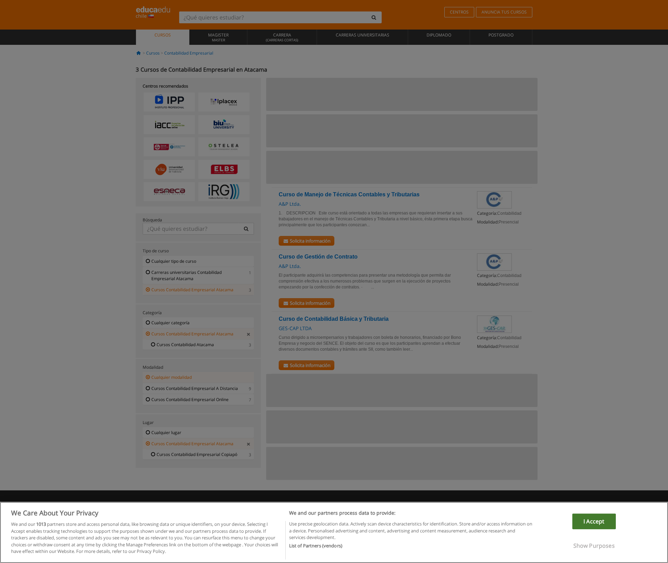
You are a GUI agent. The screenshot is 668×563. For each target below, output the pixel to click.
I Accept (593, 521)
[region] (334, 532)
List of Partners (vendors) (315, 546)
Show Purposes (594, 545)
